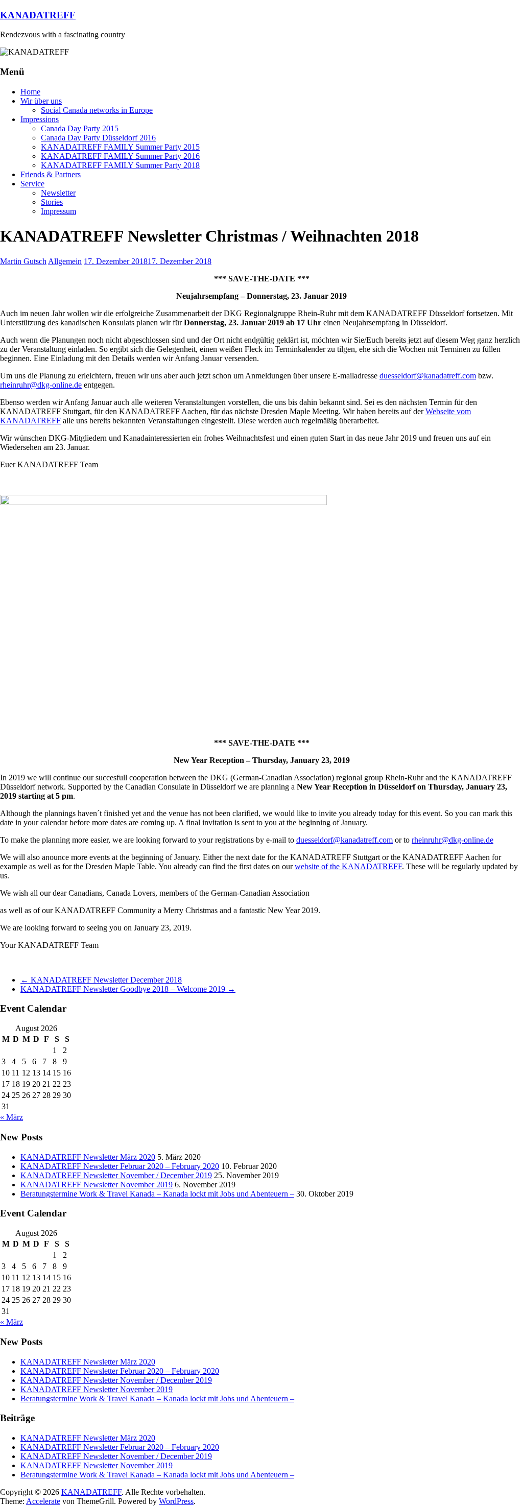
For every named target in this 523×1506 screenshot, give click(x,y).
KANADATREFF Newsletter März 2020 (87, 1157)
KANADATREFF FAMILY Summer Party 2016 (120, 156)
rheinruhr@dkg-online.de (41, 384)
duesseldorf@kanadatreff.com (427, 375)
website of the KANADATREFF (348, 866)
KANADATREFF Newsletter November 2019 (96, 1184)
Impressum (58, 211)
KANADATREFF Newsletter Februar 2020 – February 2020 (119, 1166)
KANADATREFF (38, 15)
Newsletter (58, 192)
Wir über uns (41, 101)
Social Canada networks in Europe (97, 110)
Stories (52, 202)
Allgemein (65, 261)
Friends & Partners (50, 174)
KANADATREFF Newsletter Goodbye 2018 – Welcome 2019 (127, 989)
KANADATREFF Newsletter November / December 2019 (116, 1175)
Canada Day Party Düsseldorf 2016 (98, 137)
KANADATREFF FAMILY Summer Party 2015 (120, 146)
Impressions (39, 119)
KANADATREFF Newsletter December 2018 (101, 979)
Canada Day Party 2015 (79, 128)
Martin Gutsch (23, 261)
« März (11, 1117)
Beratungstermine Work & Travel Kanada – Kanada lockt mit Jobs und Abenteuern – (157, 1193)
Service (32, 183)
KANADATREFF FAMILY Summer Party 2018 (120, 165)
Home (30, 91)
